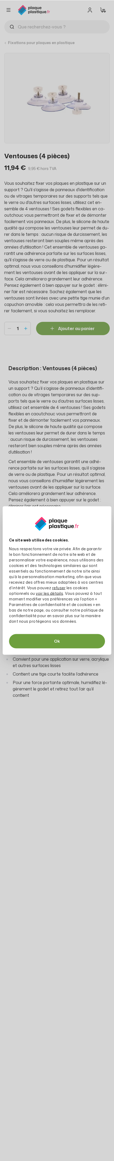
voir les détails (49, 593)
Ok (57, 641)
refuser (59, 587)
